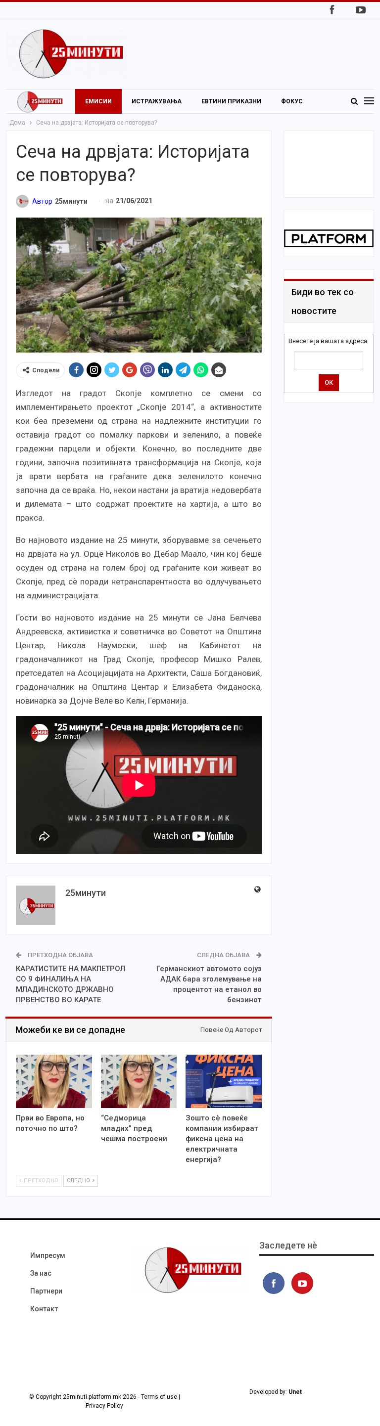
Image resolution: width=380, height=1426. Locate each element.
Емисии (98, 101)
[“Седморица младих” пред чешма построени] (139, 1081)
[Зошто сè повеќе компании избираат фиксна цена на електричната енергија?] (224, 1081)
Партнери (46, 1291)
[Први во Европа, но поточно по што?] (54, 1081)
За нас (40, 1273)
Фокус (292, 101)
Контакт (44, 1309)
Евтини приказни (231, 101)
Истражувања (157, 101)
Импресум (47, 1255)
